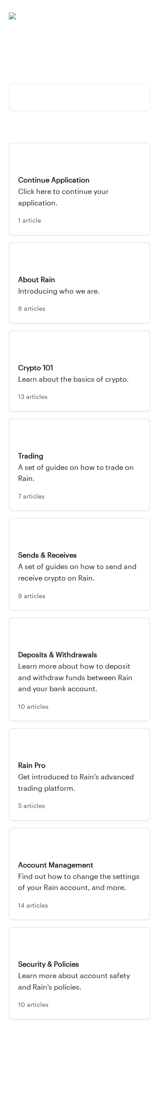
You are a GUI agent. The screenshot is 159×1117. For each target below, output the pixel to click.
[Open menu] (142, 16)
